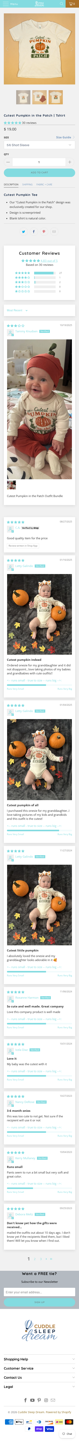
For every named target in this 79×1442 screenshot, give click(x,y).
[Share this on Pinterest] (44, 231)
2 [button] (35, 1259)
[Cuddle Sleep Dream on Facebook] (26, 1400)
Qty (6, 154)
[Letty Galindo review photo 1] (39, 614)
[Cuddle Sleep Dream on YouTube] (32, 1400)
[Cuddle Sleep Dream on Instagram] (46, 1400)
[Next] (71, 48)
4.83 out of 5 (49, 261)
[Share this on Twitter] (24, 231)
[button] (12, 123)
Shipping (27, 184)
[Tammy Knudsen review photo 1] (39, 409)
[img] (15, 326)
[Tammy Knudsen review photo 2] (11, 485)
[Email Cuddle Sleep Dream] (53, 1400)
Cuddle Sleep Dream (31, 1412)
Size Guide (64, 137)
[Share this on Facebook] (34, 231)
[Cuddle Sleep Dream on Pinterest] (39, 1400)
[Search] (62, 4)
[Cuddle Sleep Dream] (39, 4)
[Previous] (7, 48)
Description (11, 184)
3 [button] (41, 1259)
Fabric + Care (44, 184)
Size (6, 137)
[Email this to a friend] (54, 231)
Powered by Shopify (58, 1412)
